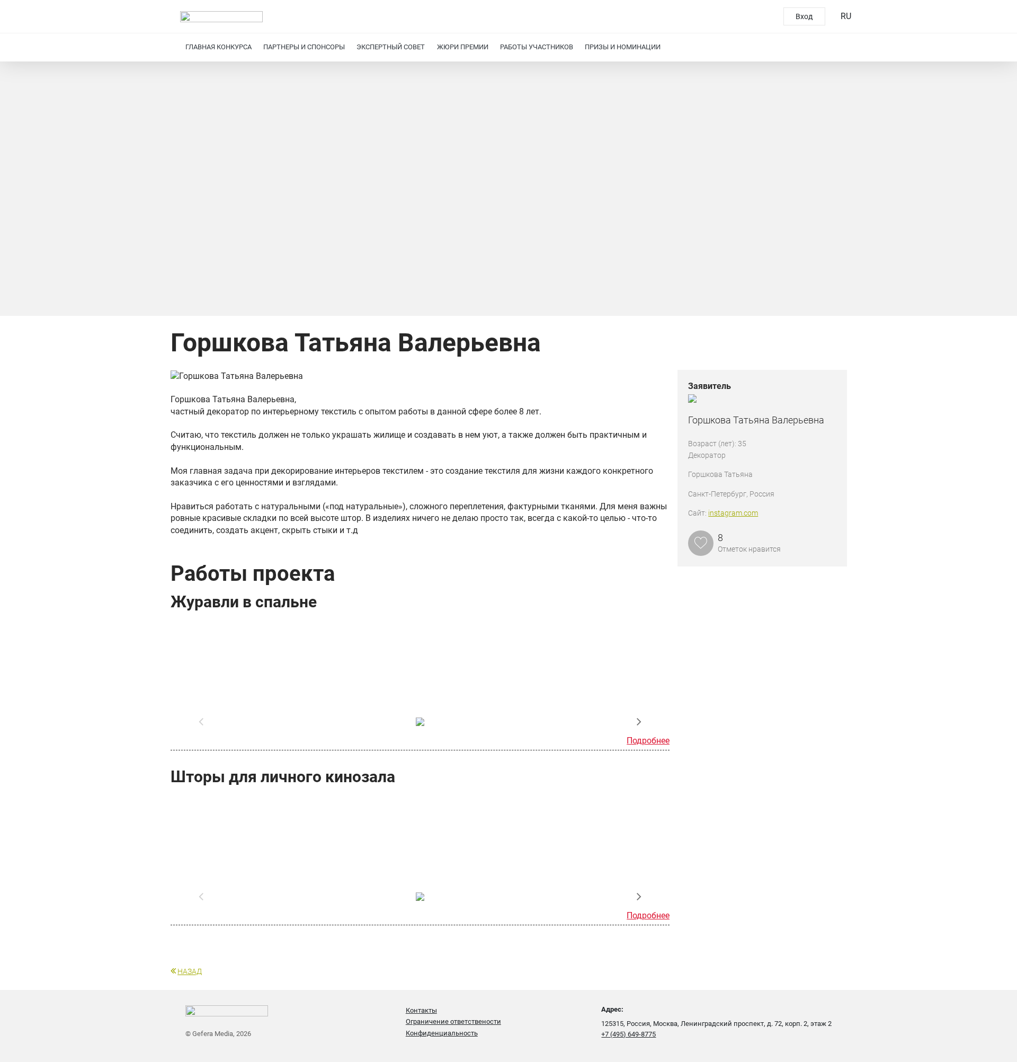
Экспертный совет (390, 47)
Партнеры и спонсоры (304, 47)
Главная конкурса (218, 47)
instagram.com (733, 513)
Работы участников (536, 47)
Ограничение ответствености (453, 1021)
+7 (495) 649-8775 (628, 1034)
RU (846, 16)
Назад (189, 971)
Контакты (421, 1010)
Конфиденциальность (442, 1033)
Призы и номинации (623, 47)
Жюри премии (462, 47)
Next (638, 721)
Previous (201, 721)
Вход (804, 16)
